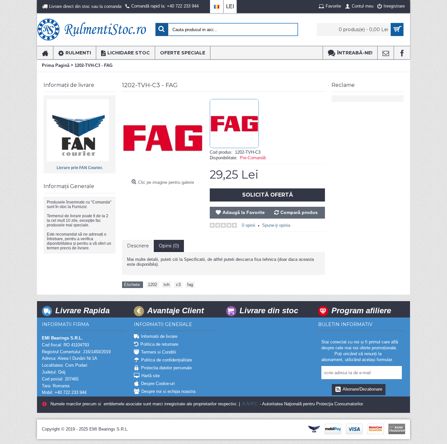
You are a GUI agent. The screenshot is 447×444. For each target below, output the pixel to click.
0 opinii (248, 225)
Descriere (138, 246)
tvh (167, 284)
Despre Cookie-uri (158, 383)
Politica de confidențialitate (166, 359)
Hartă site (150, 375)
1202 (152, 284)
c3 (178, 284)
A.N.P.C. (250, 403)
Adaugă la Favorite (244, 212)
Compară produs (299, 212)
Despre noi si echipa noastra (168, 391)
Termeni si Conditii (158, 352)
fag (190, 284)
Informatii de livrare (159, 336)
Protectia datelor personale (166, 367)
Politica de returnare (159, 344)
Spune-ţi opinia (276, 225)
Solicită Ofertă (267, 195)
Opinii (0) (169, 246)
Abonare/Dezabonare (362, 389)
